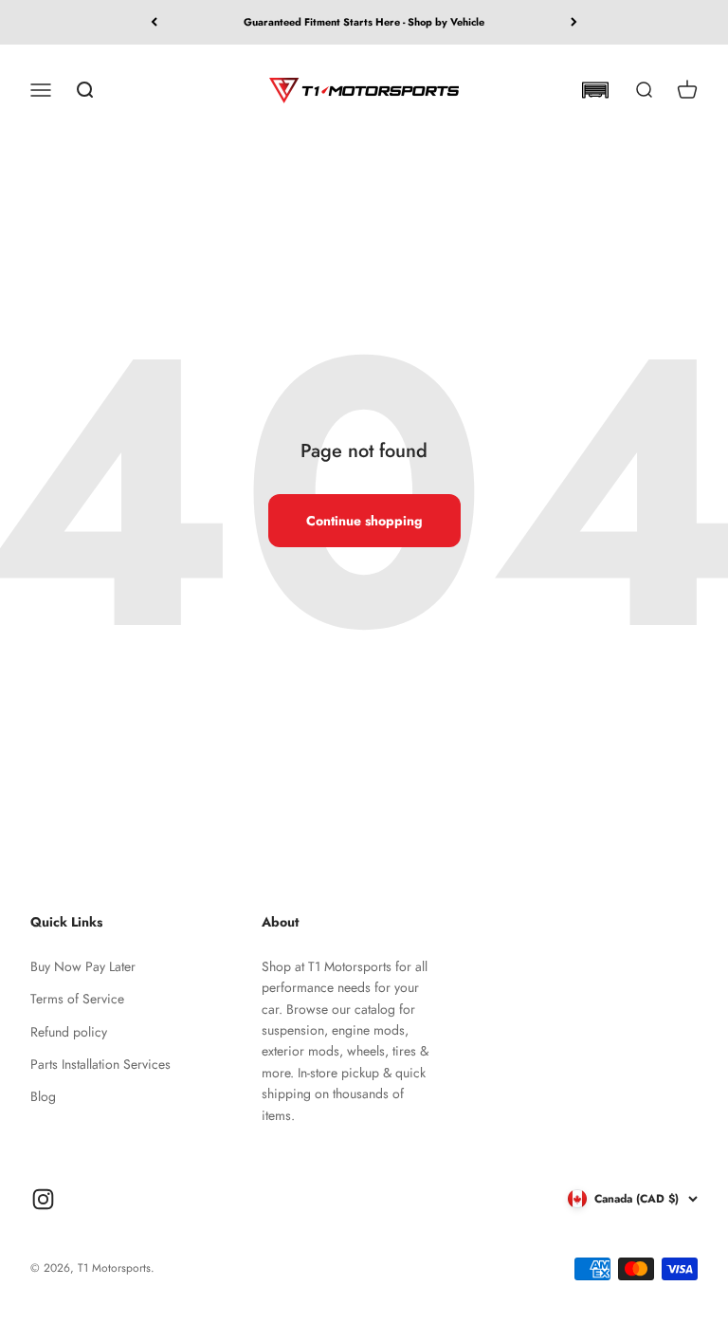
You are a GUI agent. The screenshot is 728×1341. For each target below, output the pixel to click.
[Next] (574, 22)
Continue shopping (364, 520)
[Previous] (154, 22)
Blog (43, 1096)
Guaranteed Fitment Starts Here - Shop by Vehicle (364, 21)
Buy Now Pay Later (83, 966)
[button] (594, 90)
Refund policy (68, 1031)
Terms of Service (77, 998)
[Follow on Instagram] (43, 1199)
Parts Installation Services (100, 1064)
